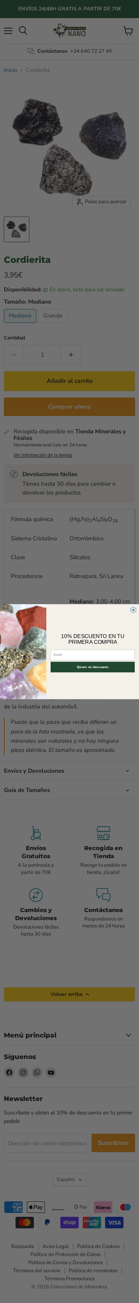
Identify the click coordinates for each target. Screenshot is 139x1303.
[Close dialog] (133, 610)
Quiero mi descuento (93, 666)
